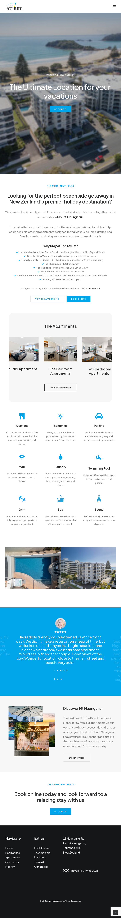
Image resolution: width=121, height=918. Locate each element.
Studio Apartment (22, 369)
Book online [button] (78, 299)
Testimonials (42, 852)
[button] (114, 6)
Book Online (41, 848)
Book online (12, 852)
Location (39, 857)
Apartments (12, 857)
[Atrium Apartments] (14, 6)
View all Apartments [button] (60, 387)
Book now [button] (60, 109)
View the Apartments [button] (47, 299)
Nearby (10, 866)
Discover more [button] (76, 757)
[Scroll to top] (115, 912)
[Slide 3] (61, 679)
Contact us (12, 862)
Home (9, 848)
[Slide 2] (57, 679)
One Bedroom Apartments (60, 371)
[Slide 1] (54, 679)
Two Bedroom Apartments (99, 371)
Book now (94, 288)
